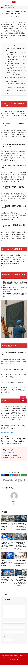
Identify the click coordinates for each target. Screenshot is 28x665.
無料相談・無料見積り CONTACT (11, 655)
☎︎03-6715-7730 (18, 455)
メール (4, 625)
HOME (3, 655)
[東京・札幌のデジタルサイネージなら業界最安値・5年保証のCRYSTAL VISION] (14, 2)
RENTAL (24, 657)
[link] (14, 504)
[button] (3, 475)
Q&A (25, 655)
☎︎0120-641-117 (8, 452)
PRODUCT (21, 655)
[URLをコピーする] (25, 475)
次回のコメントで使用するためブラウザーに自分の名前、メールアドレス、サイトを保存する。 (14, 635)
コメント (5, 603)
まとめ (6, 93)
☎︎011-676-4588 (18, 458)
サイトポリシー (18, 657)
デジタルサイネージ (6, 16)
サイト (4, 630)
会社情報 (4, 657)
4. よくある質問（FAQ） (11, 81)
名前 (4, 620)
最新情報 (8, 657)
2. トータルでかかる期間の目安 (13, 74)
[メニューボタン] (26, 2)
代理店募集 (13, 657)
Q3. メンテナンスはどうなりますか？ (16, 90)
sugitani (14, 501)
